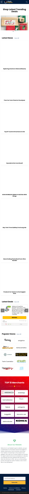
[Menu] (2, 2)
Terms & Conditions (14, 488)
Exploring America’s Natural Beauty (14, 69)
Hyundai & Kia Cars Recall (14, 163)
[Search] (26, 2)
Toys (4, 320)
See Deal (14, 317)
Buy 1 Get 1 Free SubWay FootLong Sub (14, 227)
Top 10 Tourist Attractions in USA (14, 132)
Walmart (5, 321)
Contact (18, 489)
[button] (2, 23)
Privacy (24, 488)
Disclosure (11, 489)
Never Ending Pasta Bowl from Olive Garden (14, 259)
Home (5, 488)
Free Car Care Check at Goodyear (14, 100)
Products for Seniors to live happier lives (14, 292)
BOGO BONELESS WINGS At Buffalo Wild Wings (14, 195)
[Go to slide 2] (14, 31)
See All (16, 38)
